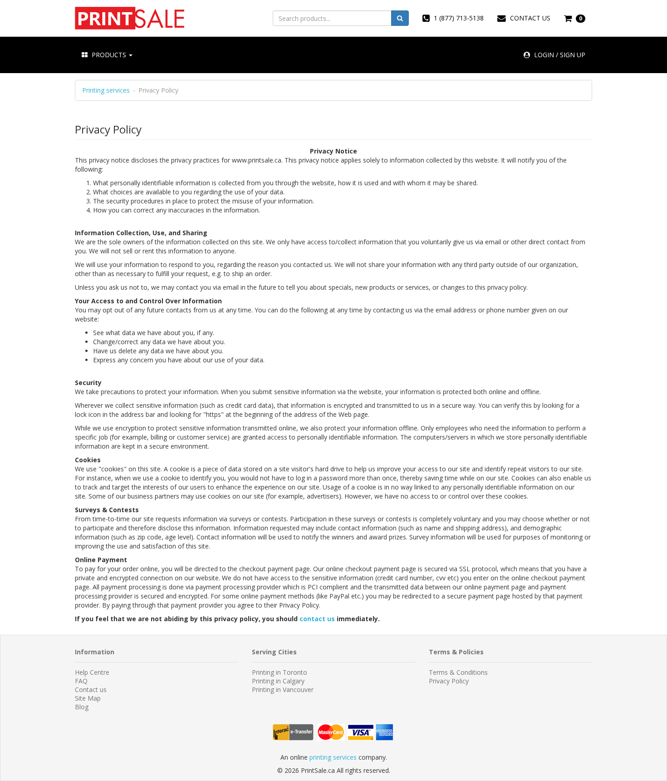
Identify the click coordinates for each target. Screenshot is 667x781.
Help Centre (92, 672)
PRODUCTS (109, 54)
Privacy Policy (449, 681)
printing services (333, 757)
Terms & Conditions (458, 672)
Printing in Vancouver (283, 689)
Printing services (106, 90)
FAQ (81, 681)
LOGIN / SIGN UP (558, 54)
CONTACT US (529, 18)
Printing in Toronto (279, 672)
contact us (317, 618)
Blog (81, 706)
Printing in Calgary (278, 681)
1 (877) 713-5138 (458, 18)
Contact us (91, 689)
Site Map (88, 698)
